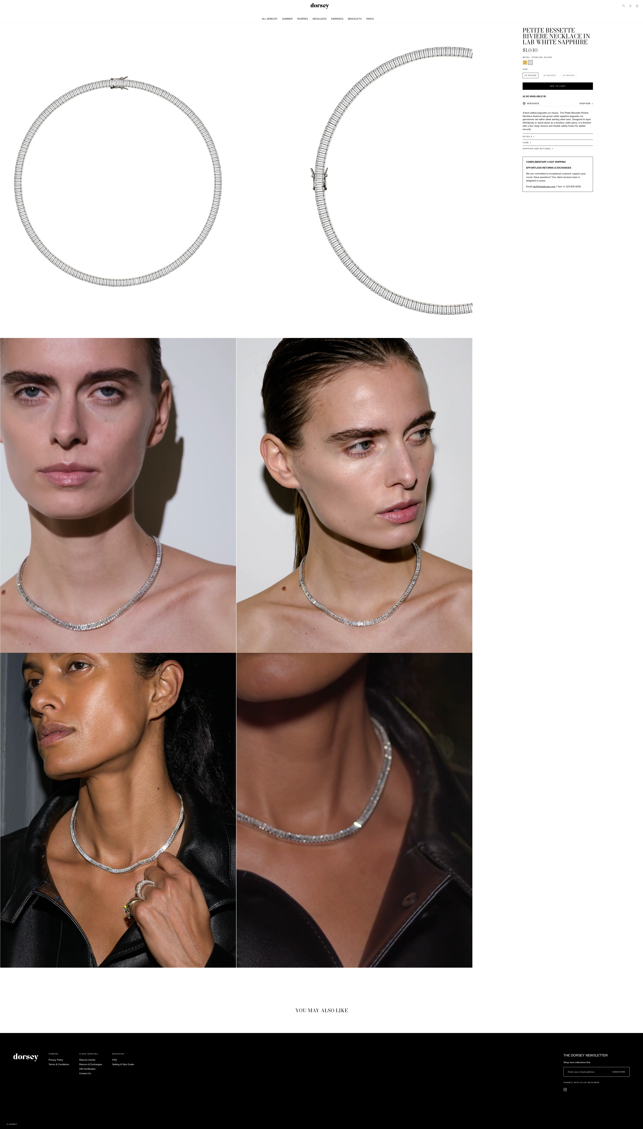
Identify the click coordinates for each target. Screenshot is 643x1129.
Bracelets (355, 18)
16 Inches (550, 75)
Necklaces (320, 18)
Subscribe (618, 1072)
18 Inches (569, 75)
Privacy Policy (56, 1059)
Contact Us (85, 1073)
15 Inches (530, 75)
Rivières (302, 18)
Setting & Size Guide (123, 1064)
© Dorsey (12, 1124)
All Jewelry (269, 18)
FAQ (114, 1059)
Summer (287, 18)
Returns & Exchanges (90, 1064)
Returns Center (87, 1059)
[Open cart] (637, 6)
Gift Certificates (87, 1069)
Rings (370, 18)
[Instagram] (565, 1089)
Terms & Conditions (59, 1064)
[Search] (623, 6)
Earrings (337, 18)
